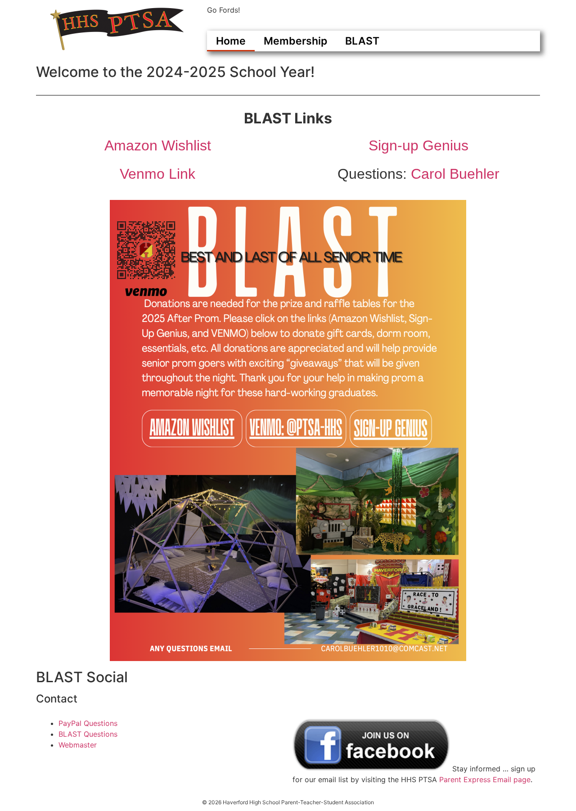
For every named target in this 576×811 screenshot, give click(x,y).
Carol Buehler (455, 174)
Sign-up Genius (418, 145)
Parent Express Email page (485, 779)
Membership (295, 41)
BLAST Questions (87, 734)
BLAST (362, 41)
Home (231, 41)
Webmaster (77, 744)
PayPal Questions (87, 723)
